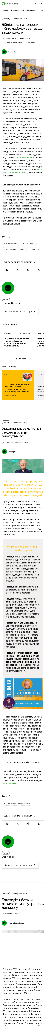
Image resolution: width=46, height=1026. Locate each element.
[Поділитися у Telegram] (7, 270)
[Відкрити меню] (41, 3)
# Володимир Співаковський (15, 442)
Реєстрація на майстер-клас (23, 762)
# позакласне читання (12, 42)
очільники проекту (25, 158)
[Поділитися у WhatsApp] (39, 270)
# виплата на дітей (11, 913)
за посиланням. (10, 783)
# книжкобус (25, 38)
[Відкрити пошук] (35, 3)
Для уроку (14, 10)
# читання (30, 42)
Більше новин (21, 359)
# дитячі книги (9, 38)
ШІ (22, 10)
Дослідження (31, 10)
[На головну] (10, 3)
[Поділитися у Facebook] (28, 270)
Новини (5, 10)
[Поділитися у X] (17, 270)
